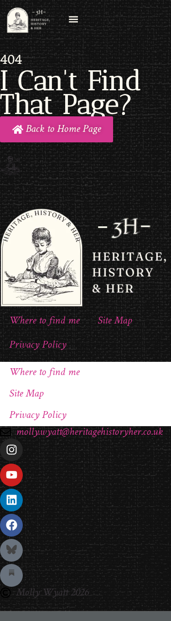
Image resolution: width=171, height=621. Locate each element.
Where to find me (44, 321)
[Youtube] (11, 475)
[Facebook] (11, 525)
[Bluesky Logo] (11, 550)
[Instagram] (11, 449)
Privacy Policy (37, 345)
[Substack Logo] (11, 575)
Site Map (115, 321)
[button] (73, 18)
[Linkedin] (11, 500)
